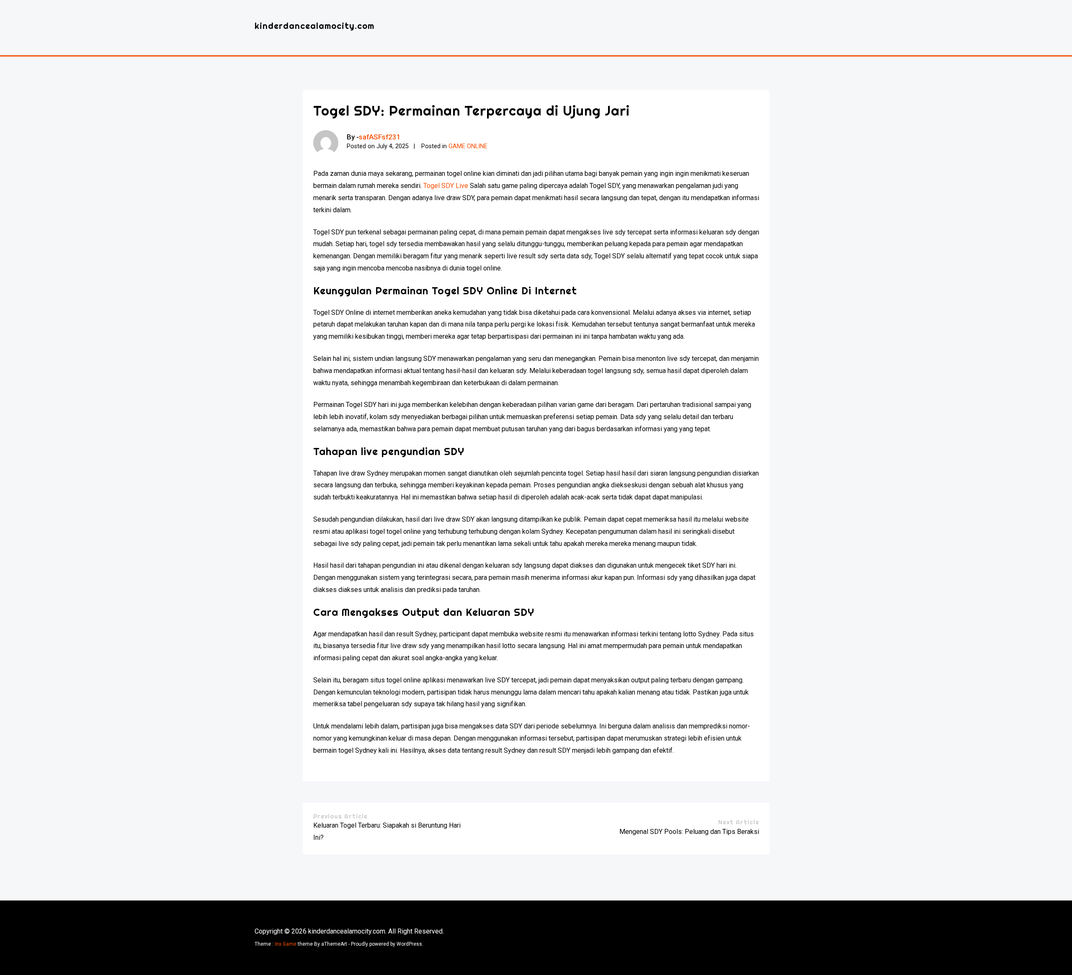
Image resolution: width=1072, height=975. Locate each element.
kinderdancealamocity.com (314, 26)
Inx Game (285, 944)
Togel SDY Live (445, 186)
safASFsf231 (380, 137)
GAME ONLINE (467, 146)
